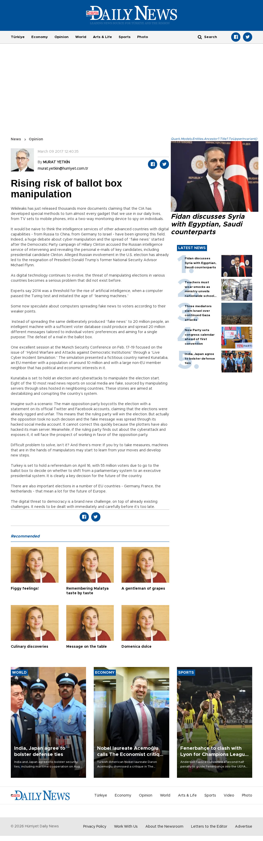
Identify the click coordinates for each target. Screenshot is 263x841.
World (80, 37)
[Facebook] (235, 37)
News (16, 139)
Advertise (243, 826)
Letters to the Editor (209, 826)
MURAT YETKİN (56, 162)
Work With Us (126, 826)
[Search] (200, 37)
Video (229, 795)
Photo (142, 37)
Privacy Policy (94, 826)
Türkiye (18, 37)
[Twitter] (247, 37)
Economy (39, 37)
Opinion (61, 37)
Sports (124, 37)
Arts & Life (102, 37)
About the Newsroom (164, 826)
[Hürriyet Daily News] (131, 15)
